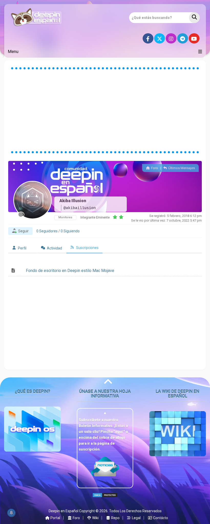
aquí (119, 432)
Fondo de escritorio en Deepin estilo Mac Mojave (70, 270)
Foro (154, 168)
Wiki (95, 518)
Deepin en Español (63, 511)
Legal (136, 518)
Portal (55, 518)
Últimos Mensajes (181, 168)
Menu (13, 51)
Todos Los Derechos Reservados (135, 511)
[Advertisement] (105, 110)
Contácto (160, 518)
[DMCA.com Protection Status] (105, 499)
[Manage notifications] (11, 513)
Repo (115, 518)
